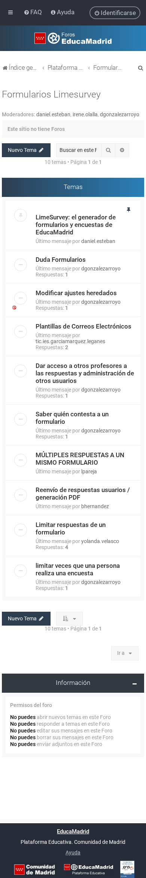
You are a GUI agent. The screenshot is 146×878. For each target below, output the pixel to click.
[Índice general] (73, 38)
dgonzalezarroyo (119, 114)
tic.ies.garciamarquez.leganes (70, 341)
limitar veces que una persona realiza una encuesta (78, 569)
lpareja (89, 471)
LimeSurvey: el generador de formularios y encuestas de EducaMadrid (76, 224)
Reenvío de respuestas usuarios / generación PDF (83, 493)
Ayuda (73, 852)
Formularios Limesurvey (51, 94)
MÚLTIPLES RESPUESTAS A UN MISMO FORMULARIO (80, 458)
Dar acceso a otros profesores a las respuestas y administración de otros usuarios (85, 373)
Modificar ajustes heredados (76, 293)
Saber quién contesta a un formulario (72, 417)
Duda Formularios (61, 259)
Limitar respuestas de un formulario (71, 528)
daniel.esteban (53, 114)
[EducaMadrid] (88, 869)
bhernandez (95, 506)
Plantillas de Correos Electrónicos (83, 326)
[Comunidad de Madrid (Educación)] (34, 869)
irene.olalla (85, 114)
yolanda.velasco (100, 541)
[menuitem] (33, 12)
